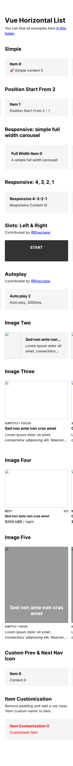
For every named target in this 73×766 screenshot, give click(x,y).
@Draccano (40, 232)
